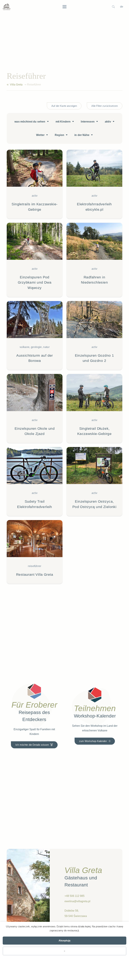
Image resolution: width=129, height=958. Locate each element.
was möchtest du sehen (29, 121)
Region (59, 135)
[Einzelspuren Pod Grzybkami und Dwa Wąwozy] (34, 260)
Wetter (40, 135)
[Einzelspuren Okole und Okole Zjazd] (34, 408)
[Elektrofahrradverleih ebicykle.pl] (94, 184)
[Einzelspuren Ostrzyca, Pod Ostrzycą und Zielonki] (94, 481)
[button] (64, 7)
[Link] (8, 84)
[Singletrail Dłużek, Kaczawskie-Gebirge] (94, 408)
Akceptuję (64, 940)
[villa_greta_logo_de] (6, 6)
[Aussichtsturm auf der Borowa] (34, 335)
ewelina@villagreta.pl (77, 901)
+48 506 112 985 (74, 895)
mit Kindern (63, 121)
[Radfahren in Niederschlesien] (94, 260)
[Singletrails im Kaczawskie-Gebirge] (34, 184)
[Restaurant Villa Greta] (34, 552)
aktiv (108, 121)
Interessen (88, 121)
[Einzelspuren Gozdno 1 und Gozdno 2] (94, 335)
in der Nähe (81, 135)
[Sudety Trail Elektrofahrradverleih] (34, 481)
